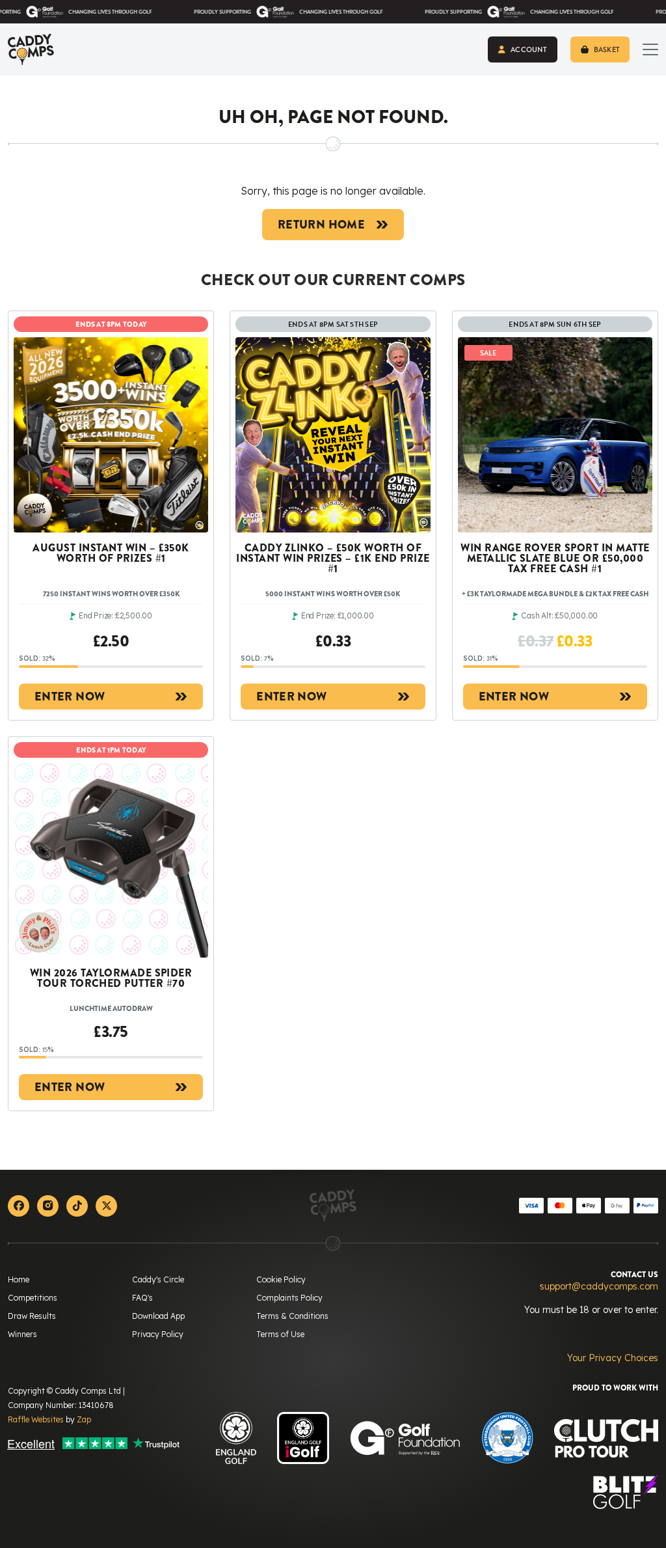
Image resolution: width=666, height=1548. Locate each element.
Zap (84, 1419)
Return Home (321, 224)
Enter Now (69, 696)
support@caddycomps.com (599, 1286)
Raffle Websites (36, 1419)
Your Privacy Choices (612, 1358)
